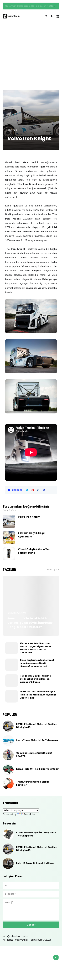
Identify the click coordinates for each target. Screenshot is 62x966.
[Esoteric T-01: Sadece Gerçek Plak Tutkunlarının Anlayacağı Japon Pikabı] (11, 696)
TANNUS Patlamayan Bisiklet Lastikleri (33, 783)
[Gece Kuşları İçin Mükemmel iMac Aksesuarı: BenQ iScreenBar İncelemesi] (11, 665)
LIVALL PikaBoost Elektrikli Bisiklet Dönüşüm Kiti (36, 726)
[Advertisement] (31, 56)
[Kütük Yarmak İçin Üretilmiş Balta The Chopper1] (8, 834)
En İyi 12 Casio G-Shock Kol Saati (35, 863)
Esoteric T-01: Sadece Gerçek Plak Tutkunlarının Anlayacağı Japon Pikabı (38, 694)
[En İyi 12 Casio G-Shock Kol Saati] (8, 863)
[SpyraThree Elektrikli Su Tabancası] (8, 740)
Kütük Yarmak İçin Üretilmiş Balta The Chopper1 (36, 834)
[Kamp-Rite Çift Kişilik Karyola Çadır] (8, 769)
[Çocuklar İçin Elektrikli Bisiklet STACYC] (8, 754)
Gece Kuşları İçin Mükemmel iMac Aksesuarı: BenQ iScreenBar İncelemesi (37, 663)
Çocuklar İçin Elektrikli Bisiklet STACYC (34, 754)
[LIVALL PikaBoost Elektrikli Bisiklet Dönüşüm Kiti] (8, 726)
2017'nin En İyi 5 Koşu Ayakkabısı (31, 534)
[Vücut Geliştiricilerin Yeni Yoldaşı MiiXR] (9, 553)
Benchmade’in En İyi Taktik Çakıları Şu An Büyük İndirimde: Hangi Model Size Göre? (30, 622)
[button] (49, 490)
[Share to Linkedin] (38, 490)
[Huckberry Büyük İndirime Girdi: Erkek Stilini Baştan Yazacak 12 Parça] (11, 680)
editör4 (12, 130)
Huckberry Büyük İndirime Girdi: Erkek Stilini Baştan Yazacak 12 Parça (35, 678)
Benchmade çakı (17, 612)
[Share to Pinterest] (33, 490)
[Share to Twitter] (27, 490)
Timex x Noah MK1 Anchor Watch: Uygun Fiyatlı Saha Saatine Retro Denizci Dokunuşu (35, 648)
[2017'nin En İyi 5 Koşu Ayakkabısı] (9, 537)
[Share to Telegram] (44, 490)
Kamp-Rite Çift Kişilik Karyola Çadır (37, 768)
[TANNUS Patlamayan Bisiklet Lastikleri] (8, 783)
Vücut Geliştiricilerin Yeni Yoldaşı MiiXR (34, 550)
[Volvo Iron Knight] (31, 120)
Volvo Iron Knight (29, 517)
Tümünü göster (9, 510)
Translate (29, 814)
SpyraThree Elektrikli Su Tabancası (37, 740)
